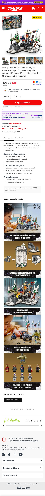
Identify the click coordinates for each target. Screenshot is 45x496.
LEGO (4, 68)
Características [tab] (20, 138)
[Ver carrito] (42, 8)
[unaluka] (14, 8)
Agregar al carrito (23, 103)
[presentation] (4, 425)
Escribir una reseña (12, 400)
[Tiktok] (9, 454)
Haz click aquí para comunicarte (23, 441)
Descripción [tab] (8, 138)
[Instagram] (3, 454)
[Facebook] (15, 454)
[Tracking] (33, 8)
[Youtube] (20, 454)
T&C (18, 132)
